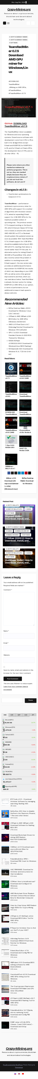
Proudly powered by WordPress (13, 1065)
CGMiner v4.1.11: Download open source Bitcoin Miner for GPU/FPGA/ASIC (22, 849)
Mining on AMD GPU (22, 531)
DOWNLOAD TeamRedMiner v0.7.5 (16, 125)
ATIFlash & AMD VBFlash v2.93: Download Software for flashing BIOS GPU (22, 825)
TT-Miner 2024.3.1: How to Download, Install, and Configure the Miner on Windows (19, 542)
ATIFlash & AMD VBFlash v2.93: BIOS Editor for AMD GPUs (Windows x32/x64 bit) (20, 319)
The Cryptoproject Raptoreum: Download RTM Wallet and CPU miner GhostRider (22, 988)
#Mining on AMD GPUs (17, 87)
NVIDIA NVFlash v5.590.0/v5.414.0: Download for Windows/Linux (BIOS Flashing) (21, 343)
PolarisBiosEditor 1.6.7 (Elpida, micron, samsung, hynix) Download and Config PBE (21, 1012)
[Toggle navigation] (8, 23)
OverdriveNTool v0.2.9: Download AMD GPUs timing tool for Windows (22, 976)
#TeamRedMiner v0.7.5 (17, 93)
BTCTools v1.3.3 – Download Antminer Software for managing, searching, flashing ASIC (22, 801)
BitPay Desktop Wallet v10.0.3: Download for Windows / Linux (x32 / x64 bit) (20, 311)
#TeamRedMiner (15, 90)
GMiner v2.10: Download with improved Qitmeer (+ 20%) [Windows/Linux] (12, 483)
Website (7, 655)
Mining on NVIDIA (13, 535)
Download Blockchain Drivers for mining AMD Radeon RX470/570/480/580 (22, 837)
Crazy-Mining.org (19, 9)
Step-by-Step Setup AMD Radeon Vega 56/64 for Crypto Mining (23, 906)
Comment (8, 590)
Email (6, 643)
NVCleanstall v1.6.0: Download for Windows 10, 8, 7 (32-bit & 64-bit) (21, 351)
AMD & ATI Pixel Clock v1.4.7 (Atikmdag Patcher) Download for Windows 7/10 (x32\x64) (21, 327)
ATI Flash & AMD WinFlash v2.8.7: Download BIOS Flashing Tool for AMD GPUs (22, 1000)
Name (6, 631)
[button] (28, 23)
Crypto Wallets (13, 505)
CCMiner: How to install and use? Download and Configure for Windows (22, 883)
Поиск (30, 700)
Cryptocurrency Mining (19, 40)
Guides (29, 509)
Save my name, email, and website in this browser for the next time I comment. (18, 671)
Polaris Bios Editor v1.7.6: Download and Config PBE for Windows (21, 952)
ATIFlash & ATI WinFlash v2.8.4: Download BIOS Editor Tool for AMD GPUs (21, 918)
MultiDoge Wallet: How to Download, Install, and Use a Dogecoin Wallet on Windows (19, 564)
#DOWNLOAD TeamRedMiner (14, 82)
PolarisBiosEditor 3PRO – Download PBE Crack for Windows (23, 860)
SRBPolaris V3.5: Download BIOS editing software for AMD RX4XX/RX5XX (22, 964)
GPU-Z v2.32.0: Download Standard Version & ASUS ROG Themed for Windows (20, 335)
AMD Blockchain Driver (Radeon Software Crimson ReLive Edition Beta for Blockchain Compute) (22, 895)
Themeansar (19, 1067)
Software (14, 43)
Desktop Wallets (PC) (14, 509)
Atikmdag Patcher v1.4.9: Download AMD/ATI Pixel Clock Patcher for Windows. (22, 941)
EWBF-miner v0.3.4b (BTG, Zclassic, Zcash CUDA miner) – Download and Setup (21, 1024)
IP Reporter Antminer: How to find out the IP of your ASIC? (23, 929)
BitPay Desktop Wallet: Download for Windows (26, 481)
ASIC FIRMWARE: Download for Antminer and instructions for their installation (21, 871)
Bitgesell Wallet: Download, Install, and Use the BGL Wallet (17, 519)
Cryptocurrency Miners (19, 37)
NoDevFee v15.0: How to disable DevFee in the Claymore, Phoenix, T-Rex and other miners (22, 813)
